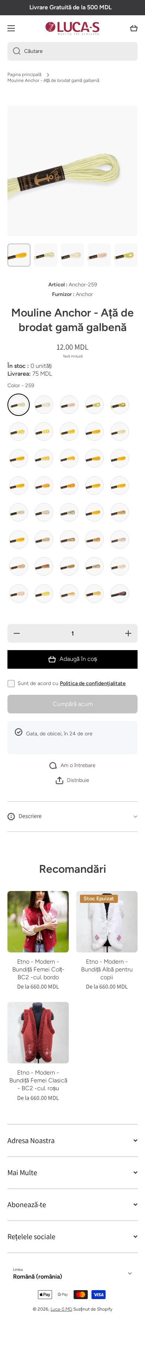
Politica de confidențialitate (93, 683)
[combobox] (72, 51)
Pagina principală (24, 74)
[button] (134, 28)
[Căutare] (13, 51)
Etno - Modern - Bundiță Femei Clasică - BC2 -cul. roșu (38, 1080)
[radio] (18, 405)
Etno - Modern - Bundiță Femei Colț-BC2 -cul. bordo (38, 969)
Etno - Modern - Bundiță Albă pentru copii (107, 969)
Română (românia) (37, 1276)
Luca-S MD (61, 1309)
